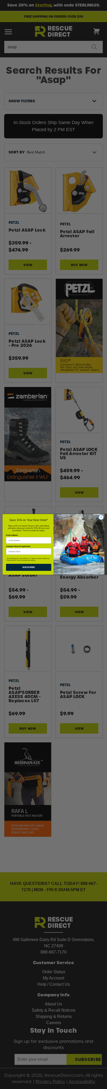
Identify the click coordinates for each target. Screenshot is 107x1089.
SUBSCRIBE (28, 567)
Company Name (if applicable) (18, 547)
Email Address (12, 536)
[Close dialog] (101, 517)
